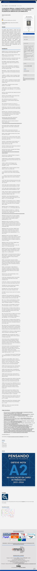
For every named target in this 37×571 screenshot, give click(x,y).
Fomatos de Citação (28, 59)
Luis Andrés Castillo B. (22, 567)
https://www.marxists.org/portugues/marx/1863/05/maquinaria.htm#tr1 (13, 213)
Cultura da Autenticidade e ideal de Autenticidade (18, 420)
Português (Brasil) (4, 445)
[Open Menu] (2, 2)
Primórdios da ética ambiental (16, 422)
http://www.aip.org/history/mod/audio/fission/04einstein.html (11, 123)
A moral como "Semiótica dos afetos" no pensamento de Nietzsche (22, 412)
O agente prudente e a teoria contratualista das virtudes (21, 428)
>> (9, 434)
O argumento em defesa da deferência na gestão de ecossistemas (19, 414)
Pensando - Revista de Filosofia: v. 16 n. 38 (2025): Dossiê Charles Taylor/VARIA (16, 427)
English (3, 442)
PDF (25, 33)
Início (3, 5)
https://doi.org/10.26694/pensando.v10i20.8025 (9, 20)
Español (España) (4, 443)
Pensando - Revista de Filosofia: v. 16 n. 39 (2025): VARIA (13, 413)
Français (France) (4, 446)
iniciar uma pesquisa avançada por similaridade (15, 436)
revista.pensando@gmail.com (19, 562)
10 (7, 434)
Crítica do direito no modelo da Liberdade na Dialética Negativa (22, 426)
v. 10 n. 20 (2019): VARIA (12, 5)
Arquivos (6, 5)
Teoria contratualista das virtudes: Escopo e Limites (17, 424)
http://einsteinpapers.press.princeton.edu (8, 118)
